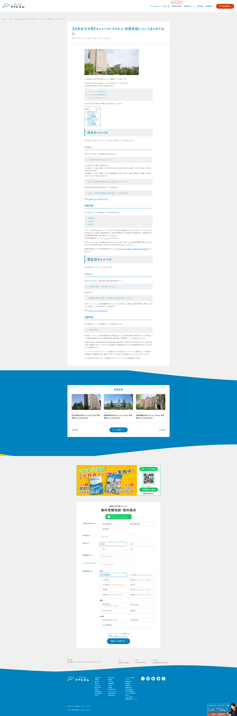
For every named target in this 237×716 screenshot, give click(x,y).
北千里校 (97, 685)
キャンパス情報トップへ (118, 429)
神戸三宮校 (111, 677)
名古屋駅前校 (98, 693)
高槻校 (97, 679)
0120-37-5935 (123, 662)
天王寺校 (110, 681)
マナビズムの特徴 (129, 677)
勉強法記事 (128, 681)
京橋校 (110, 687)
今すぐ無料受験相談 (224, 6)
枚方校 (97, 695)
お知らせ (127, 695)
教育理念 (127, 683)
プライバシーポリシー (114, 633)
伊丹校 (110, 685)
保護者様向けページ (130, 699)
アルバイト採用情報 (130, 693)
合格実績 (200, 6)
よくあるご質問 (129, 697)
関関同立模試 (176, 6)
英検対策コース (189, 6)
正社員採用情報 (129, 691)
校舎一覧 (166, 6)
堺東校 (97, 689)
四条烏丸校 (98, 691)
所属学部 (93, 116)
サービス (127, 679)
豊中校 (97, 681)
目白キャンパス (92, 111)
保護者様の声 (128, 687)
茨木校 (97, 683)
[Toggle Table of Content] (96, 109)
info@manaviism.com (160, 662)
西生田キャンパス (93, 119)
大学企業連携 (129, 689)
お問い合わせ (70, 706)
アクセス (93, 114)
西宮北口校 (98, 687)
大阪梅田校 (111, 683)
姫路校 (110, 679)
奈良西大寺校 (112, 689)
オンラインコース (112, 691)
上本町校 (97, 677)
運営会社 (77, 706)
